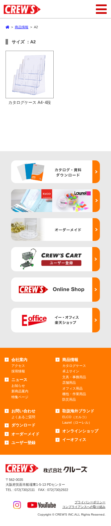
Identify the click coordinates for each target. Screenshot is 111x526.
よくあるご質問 (23, 417)
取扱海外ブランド (78, 411)
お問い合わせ (23, 411)
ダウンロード (23, 425)
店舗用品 (69, 382)
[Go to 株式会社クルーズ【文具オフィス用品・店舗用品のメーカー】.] (7, 27)
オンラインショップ (80, 431)
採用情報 (18, 371)
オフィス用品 (72, 388)
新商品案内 (19, 391)
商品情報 (70, 359)
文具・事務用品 (74, 377)
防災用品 (69, 399)
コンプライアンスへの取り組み (83, 506)
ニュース (19, 379)
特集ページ (19, 397)
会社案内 (19, 359)
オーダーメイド (25, 434)
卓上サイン (70, 371)
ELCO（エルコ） (75, 417)
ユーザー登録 (23, 442)
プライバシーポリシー (90, 502)
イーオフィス (74, 439)
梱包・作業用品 (74, 394)
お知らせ (18, 385)
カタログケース (74, 365)
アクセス (18, 365)
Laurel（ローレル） (77, 422)
